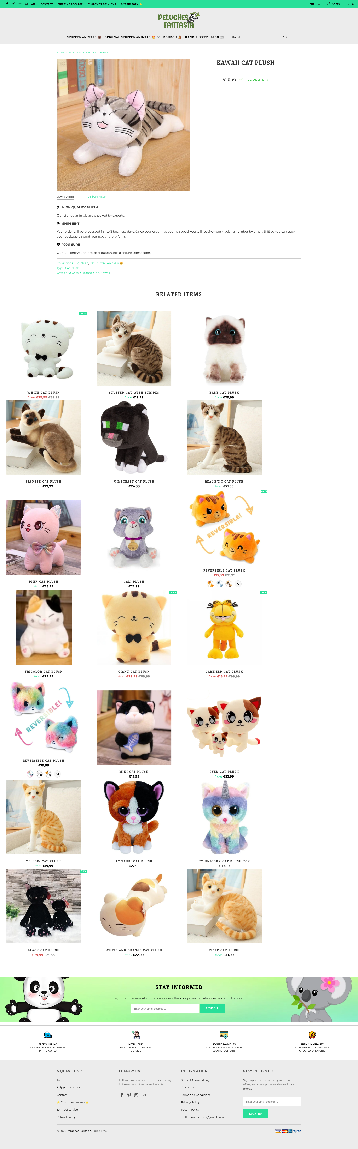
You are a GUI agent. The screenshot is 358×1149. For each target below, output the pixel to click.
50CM (237, 97)
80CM (264, 97)
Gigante (86, 272)
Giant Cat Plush (134, 627)
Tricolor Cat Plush (43, 627)
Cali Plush (134, 537)
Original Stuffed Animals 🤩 (131, 37)
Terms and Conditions (195, 1094)
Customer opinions (102, 4)
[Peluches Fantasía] (179, 20)
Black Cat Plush (43, 906)
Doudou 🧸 (172, 37)
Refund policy (66, 1117)
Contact (47, 4)
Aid (33, 4)
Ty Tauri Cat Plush (134, 817)
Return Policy (190, 1109)
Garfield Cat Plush (224, 627)
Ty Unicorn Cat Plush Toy (224, 817)
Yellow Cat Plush (43, 817)
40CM (224, 97)
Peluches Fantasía (79, 1130)
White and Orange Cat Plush (134, 906)
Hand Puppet (196, 37)
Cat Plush (72, 268)
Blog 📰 (217, 37)
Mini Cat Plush (134, 727)
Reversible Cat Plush (224, 526)
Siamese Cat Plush (43, 437)
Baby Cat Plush (224, 348)
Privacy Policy (190, 1102)
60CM (251, 97)
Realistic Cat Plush (224, 437)
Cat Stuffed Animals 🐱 (106, 263)
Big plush (81, 263)
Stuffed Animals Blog (195, 1080)
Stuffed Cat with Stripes (134, 348)
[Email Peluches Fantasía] (26, 4)
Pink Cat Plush (43, 537)
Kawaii (105, 272)
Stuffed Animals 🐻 (84, 37)
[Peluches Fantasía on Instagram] (20, 4)
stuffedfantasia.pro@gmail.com (202, 1117)
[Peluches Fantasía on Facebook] (7, 4)
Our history (188, 1087)
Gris (96, 272)
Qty (246, 108)
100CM (278, 97)
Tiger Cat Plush (224, 906)
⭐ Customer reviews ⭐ (73, 1102)
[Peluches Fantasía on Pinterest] (13, 4)
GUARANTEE (65, 196)
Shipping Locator (70, 4)
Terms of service (67, 1109)
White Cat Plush (43, 348)
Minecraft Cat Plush (134, 437)
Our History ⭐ (132, 4)
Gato (75, 272)
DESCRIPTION (96, 196)
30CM (211, 97)
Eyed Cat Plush (224, 727)
